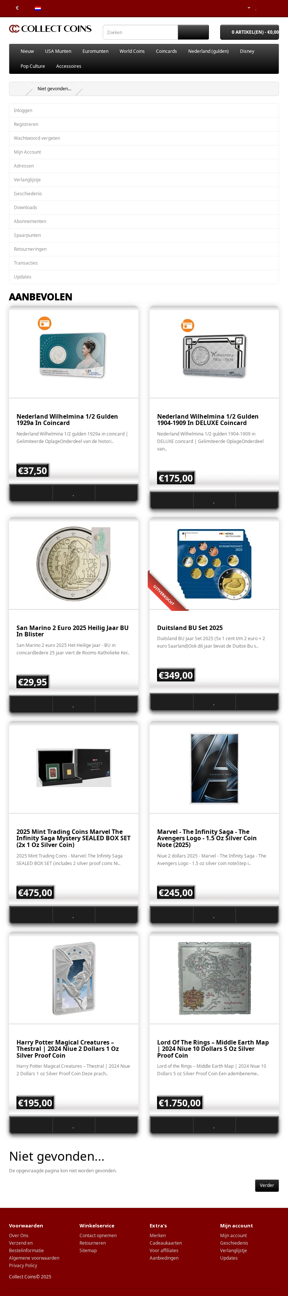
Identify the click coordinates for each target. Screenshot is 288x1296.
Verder (267, 1185)
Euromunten (95, 51)
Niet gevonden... (54, 88)
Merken (158, 1235)
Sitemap (88, 1250)
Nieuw (27, 51)
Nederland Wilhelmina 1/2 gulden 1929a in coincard (67, 419)
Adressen (24, 166)
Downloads (25, 207)
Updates (23, 277)
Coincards (166, 51)
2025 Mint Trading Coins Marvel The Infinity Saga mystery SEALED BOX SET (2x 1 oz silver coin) (73, 838)
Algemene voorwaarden (34, 1258)
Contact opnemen (98, 1235)
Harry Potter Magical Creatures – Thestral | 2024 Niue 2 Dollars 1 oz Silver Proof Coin (67, 1049)
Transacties (26, 263)
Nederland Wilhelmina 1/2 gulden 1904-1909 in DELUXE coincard (208, 419)
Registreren (26, 124)
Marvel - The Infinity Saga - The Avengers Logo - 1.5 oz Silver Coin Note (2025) (207, 838)
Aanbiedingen (164, 1258)
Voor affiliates (164, 1250)
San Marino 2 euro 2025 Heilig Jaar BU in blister (72, 631)
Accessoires (68, 66)
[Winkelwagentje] (264, 7)
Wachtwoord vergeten (37, 138)
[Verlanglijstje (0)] (256, 7)
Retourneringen (30, 249)
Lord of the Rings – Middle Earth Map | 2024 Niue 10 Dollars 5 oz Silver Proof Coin (213, 1049)
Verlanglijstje (27, 180)
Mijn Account (27, 152)
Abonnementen (30, 221)
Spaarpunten (27, 235)
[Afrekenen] (273, 7)
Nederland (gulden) (208, 51)
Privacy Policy (23, 1265)
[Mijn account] (246, 7)
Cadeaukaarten (166, 1243)
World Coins (132, 51)
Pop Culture (33, 66)
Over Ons (18, 1235)
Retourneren (93, 1243)
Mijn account (233, 1235)
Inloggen (23, 110)
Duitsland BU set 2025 (190, 628)
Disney (247, 51)
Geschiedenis (28, 193)
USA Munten (58, 51)
